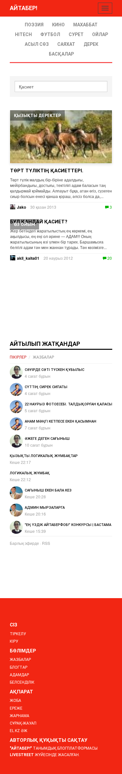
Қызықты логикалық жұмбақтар (44, 456)
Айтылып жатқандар (45, 343)
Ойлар (100, 34)
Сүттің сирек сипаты (46, 387)
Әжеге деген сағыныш (47, 439)
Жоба (15, 700)
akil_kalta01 (28, 258)
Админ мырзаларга (45, 507)
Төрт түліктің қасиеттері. (46, 171)
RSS (46, 543)
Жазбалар (43, 357)
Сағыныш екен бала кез (48, 490)
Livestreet (22, 755)
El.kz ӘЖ (18, 730)
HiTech (23, 34)
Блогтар (18, 667)
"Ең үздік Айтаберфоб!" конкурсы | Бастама (68, 525)
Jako (21, 207)
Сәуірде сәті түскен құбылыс (54, 370)
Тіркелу (18, 634)
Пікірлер (18, 357)
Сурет (76, 34)
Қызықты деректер (37, 115)
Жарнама (19, 716)
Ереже (16, 708)
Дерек (91, 44)
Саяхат (66, 44)
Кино (58, 24)
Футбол (50, 34)
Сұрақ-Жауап (23, 723)
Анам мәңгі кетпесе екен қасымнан (60, 421)
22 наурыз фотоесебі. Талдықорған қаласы (68, 404)
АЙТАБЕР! (23, 8)
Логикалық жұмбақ (30, 473)
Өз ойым (24, 224)
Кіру (14, 641)
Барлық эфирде (24, 543)
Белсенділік (22, 682)
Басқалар (61, 54)
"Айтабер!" (21, 748)
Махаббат (85, 24)
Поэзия (34, 24)
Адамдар (19, 675)
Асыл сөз (37, 44)
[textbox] (61, 86)
